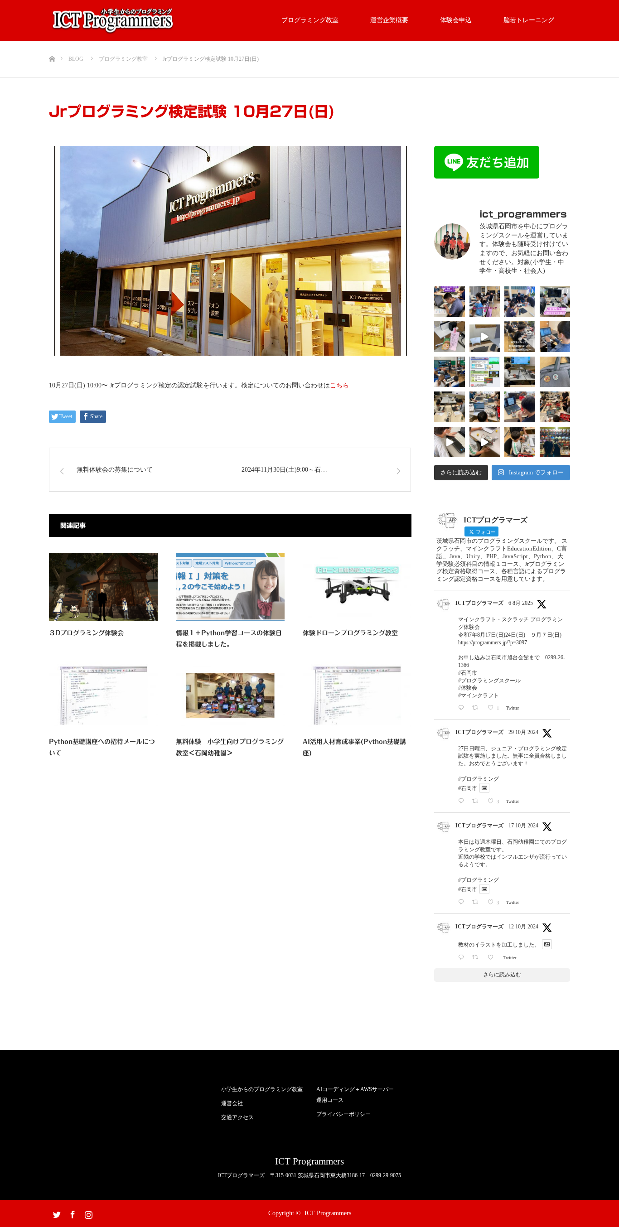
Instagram (87, 1213)
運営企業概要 (389, 20)
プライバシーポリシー (343, 1114)
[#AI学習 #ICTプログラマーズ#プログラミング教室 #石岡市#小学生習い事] (484, 301)
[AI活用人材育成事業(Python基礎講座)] (357, 695)
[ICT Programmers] (114, 20)
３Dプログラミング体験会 (86, 633)
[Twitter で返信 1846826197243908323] (463, 902)
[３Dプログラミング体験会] (103, 587)
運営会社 (232, 1103)
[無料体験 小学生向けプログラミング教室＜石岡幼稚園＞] (230, 695)
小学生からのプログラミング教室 (262, 1089)
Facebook (71, 1213)
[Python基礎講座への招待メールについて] (103, 695)
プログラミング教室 (310, 20)
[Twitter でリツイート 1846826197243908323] (477, 902)
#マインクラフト (478, 695)
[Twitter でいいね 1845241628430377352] (493, 957)
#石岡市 (467, 673)
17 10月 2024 (523, 825)
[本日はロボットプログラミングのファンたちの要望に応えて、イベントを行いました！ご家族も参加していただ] (555, 406)
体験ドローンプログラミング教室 (350, 633)
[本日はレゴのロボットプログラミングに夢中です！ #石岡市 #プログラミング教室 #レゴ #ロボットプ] (519, 442)
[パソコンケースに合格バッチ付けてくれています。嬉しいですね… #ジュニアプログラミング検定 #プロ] (555, 372)
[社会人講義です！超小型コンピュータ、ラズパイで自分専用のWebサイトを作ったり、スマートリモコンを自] (555, 301)
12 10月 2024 (523, 926)
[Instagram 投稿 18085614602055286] (484, 372)
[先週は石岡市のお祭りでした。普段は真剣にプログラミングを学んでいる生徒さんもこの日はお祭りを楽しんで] (555, 442)
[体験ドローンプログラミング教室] (357, 587)
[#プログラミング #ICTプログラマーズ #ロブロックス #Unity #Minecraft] (519, 336)
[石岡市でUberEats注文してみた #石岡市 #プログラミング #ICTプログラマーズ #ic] (449, 336)
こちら (339, 385)
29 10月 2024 (523, 732)
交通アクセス (237, 1117)
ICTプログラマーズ (479, 603)
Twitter (56, 1213)
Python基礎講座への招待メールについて (102, 747)
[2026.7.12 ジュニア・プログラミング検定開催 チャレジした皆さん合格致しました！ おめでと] (449, 301)
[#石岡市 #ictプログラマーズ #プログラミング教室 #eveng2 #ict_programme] (484, 336)
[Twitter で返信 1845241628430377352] (463, 957)
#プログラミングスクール (489, 680)
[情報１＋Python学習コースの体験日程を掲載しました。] (230, 587)
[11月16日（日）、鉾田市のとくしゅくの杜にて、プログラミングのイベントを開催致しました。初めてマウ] (449, 372)
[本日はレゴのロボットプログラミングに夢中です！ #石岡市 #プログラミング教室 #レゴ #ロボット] (484, 442)
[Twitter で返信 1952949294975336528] (463, 707)
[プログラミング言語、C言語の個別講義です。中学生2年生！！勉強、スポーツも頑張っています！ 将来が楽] (519, 372)
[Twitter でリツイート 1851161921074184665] (477, 801)
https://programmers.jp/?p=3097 (492, 642)
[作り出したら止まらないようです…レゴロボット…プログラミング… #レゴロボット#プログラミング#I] (484, 406)
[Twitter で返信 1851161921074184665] (463, 801)
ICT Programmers (309, 1161)
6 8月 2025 (520, 603)
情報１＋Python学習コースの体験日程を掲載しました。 (229, 638)
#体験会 (467, 688)
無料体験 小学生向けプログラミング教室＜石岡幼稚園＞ (230, 747)
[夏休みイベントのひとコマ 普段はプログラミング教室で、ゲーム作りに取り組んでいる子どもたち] (519, 301)
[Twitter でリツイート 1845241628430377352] (477, 957)
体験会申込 (456, 20)
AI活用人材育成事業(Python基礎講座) (354, 747)
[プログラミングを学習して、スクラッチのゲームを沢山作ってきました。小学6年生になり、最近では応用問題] (555, 336)
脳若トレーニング (528, 20)
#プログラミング (478, 779)
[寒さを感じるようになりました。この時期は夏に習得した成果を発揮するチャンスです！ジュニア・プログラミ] (449, 406)
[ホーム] (52, 44)
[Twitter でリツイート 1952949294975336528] (477, 707)
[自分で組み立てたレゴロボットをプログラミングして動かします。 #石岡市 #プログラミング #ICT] (519, 406)
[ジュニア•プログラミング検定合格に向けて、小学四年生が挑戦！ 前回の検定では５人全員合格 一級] (449, 442)
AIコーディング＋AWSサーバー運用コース (355, 1094)
